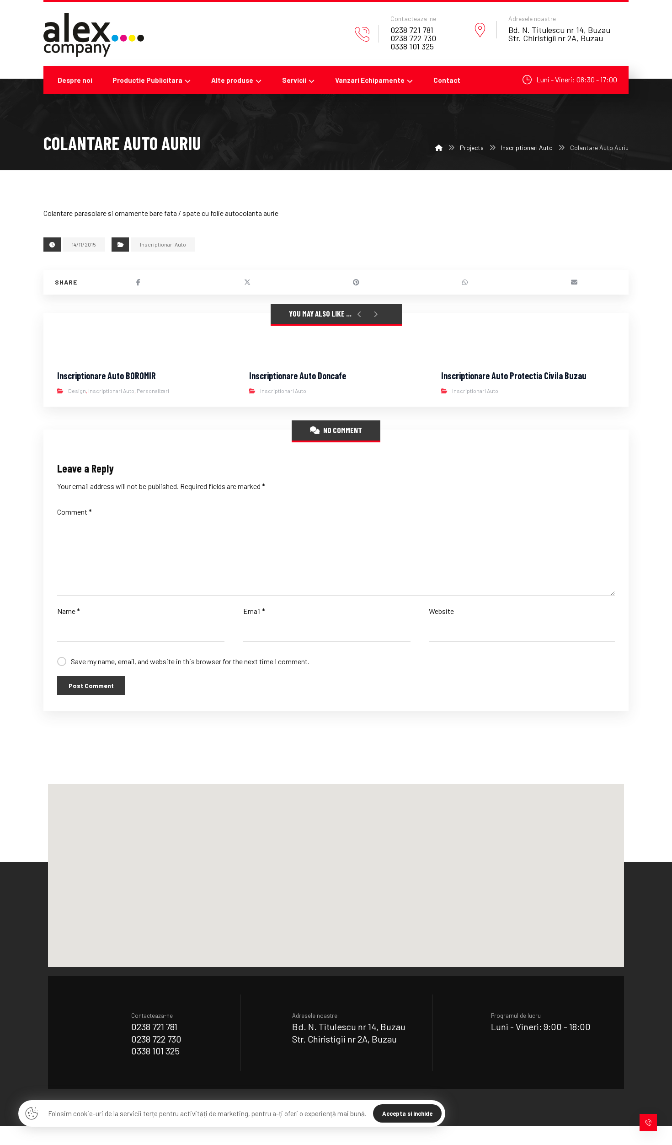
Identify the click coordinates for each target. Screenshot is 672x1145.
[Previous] (359, 314)
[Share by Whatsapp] (465, 282)
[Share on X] (246, 282)
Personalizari (153, 390)
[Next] (375, 314)
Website (441, 611)
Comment (74, 511)
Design (77, 390)
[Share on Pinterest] (356, 282)
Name (68, 611)
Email (254, 611)
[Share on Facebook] (138, 282)
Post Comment (91, 685)
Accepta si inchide (407, 1113)
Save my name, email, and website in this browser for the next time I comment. (190, 661)
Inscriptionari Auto (163, 244)
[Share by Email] (574, 282)
